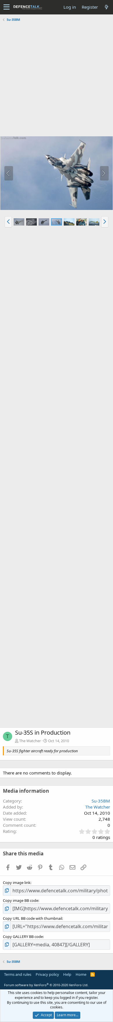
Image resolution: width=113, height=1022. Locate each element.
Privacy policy (47, 974)
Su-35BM (101, 801)
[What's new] (106, 7)
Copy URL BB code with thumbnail (32, 918)
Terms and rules (17, 974)
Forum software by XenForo (46, 985)
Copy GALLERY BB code (23, 936)
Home (81, 974)
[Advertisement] (56, 79)
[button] (6, 7)
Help (67, 974)
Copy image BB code (20, 900)
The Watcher (30, 740)
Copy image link (16, 882)
